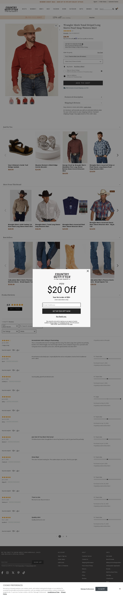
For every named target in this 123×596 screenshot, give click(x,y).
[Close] (120, 589)
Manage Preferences (87, 589)
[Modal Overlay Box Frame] (61, 298)
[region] (61, 589)
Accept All (101, 589)
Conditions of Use (53, 592)
